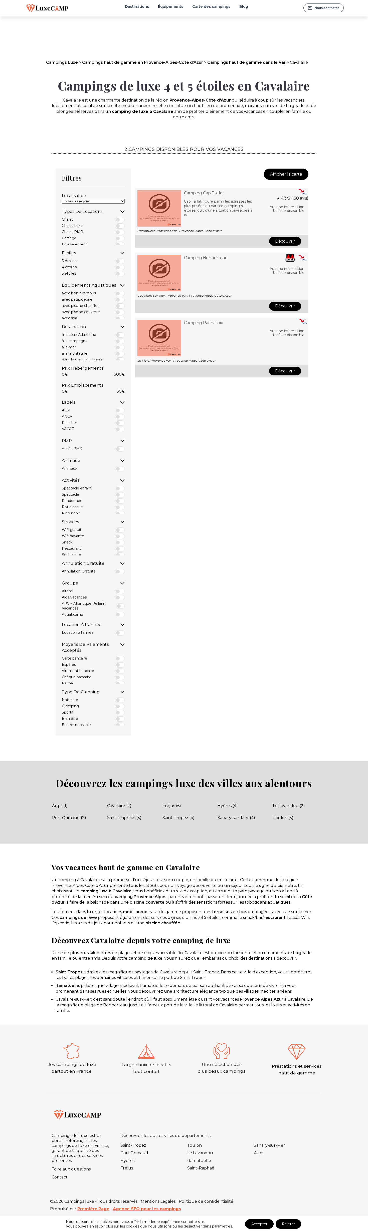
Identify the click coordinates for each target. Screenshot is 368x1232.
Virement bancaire (78, 671)
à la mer (69, 347)
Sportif (67, 712)
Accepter (259, 1224)
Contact (60, 1177)
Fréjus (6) (171, 805)
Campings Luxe (62, 62)
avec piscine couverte (81, 312)
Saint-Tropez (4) (178, 817)
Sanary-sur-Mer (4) (236, 817)
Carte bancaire (74, 658)
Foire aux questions (71, 1169)
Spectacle (70, 494)
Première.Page (93, 1208)
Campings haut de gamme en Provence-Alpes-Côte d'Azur (142, 62)
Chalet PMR (72, 232)
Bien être (70, 718)
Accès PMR (72, 448)
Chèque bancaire (76, 677)
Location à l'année (78, 632)
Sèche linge (72, 554)
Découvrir (285, 241)
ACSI (66, 410)
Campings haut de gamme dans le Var (246, 62)
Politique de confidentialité (206, 1201)
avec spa (69, 318)
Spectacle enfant (77, 488)
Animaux (69, 468)
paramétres (222, 1226)
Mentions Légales (158, 1201)
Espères (69, 664)
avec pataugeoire (77, 299)
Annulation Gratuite (79, 571)
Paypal (68, 683)
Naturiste (70, 700)
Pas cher (69, 422)
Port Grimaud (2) (69, 817)
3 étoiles (69, 261)
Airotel (67, 591)
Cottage (69, 238)
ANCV (67, 416)
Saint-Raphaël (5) (124, 817)
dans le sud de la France (82, 359)
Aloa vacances (74, 597)
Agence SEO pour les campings (147, 1208)
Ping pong (71, 513)
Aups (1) (60, 805)
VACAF (68, 429)
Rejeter (288, 1224)
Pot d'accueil (73, 507)
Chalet (67, 219)
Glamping (70, 706)
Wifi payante (73, 536)
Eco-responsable (76, 725)
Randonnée (72, 500)
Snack (67, 542)
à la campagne (75, 341)
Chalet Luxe (72, 225)
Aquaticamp (72, 614)
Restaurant (71, 548)
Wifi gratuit (71, 529)
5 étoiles (69, 273)
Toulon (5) (283, 817)
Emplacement (74, 244)
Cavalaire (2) (119, 805)
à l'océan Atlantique (79, 334)
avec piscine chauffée (81, 305)
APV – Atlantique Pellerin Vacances (83, 606)
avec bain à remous (79, 293)
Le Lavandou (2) (289, 805)
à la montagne (74, 353)
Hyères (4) (228, 805)
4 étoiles (69, 267)
